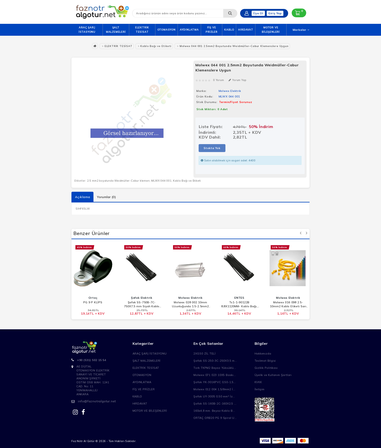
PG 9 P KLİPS (92, 302)
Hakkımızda (263, 353)
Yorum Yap (239, 80)
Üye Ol (258, 13)
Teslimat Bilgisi (265, 360)
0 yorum (218, 80)
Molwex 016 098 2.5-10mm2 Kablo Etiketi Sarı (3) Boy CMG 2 (288, 304)
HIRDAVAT (245, 29)
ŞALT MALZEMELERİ (116, 29)
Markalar (300, 30)
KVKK (258, 382)
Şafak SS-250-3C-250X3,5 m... (215, 360)
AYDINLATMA (189, 29)
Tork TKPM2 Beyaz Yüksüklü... (214, 368)
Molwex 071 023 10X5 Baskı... (214, 375)
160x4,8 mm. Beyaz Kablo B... (214, 410)
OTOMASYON (166, 29)
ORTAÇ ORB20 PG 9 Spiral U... (215, 418)
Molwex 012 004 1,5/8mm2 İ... (214, 389)
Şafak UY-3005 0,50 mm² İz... (214, 396)
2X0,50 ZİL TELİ (204, 353)
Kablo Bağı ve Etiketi (155, 46)
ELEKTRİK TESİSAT (142, 29)
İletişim (260, 389)
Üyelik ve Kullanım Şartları (273, 375)
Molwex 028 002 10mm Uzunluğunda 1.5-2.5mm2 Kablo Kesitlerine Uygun (190, 304)
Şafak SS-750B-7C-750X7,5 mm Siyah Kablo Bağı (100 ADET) (142, 304)
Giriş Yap (275, 13)
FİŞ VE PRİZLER (211, 29)
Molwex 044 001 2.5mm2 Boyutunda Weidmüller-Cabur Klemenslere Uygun (234, 46)
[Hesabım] (247, 13)
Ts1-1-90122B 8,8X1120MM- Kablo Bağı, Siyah (239, 304)
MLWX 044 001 (161, 180)
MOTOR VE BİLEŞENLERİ (271, 29)
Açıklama (82, 197)
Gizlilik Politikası (266, 368)
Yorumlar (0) (106, 197)
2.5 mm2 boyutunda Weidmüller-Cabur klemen (118, 180)
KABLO (229, 29)
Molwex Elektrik (230, 91)
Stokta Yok (212, 148)
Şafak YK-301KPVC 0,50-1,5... (214, 382)
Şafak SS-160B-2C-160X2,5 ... (214, 403)
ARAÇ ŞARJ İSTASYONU (87, 29)
